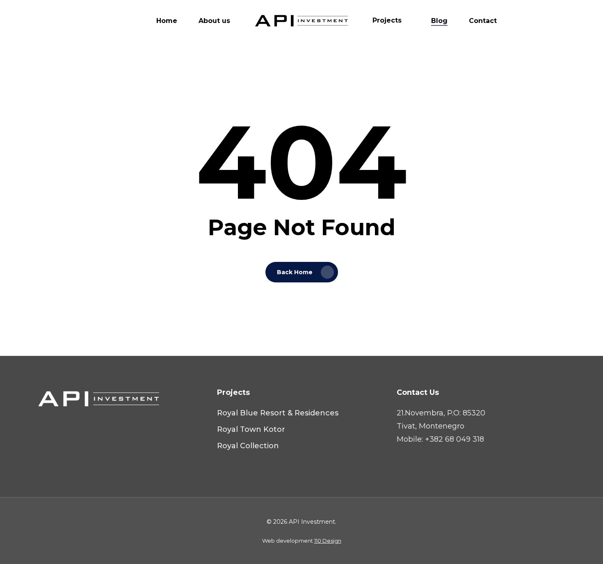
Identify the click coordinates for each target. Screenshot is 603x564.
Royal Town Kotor (251, 429)
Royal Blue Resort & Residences (277, 412)
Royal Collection (248, 445)
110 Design (327, 540)
